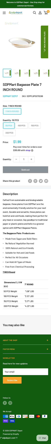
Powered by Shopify (11, 434)
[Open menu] (4, 13)
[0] (46, 12)
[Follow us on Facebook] (5, 403)
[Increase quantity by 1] (31, 159)
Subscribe (12, 380)
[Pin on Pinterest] (35, 181)
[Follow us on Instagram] (10, 403)
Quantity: (7, 159)
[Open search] (34, 12)
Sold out (25, 169)
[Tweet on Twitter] (41, 181)
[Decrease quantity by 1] (16, 159)
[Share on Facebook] (30, 181)
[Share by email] (46, 181)
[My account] (40, 12)
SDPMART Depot (10, 96)
